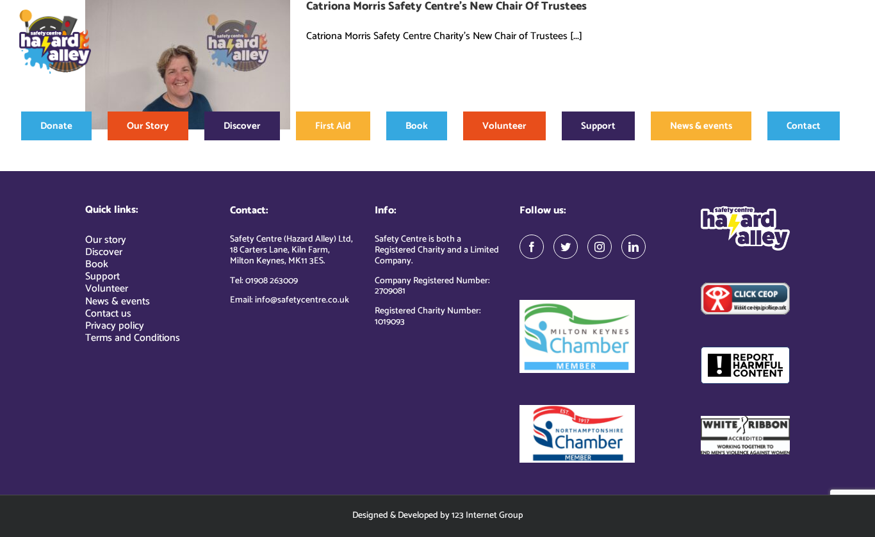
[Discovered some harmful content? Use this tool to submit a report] (745, 365)
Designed (370, 515)
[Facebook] (531, 247)
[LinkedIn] (633, 247)
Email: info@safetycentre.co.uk (289, 300)
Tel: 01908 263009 (264, 281)
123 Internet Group (487, 515)
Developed (418, 515)
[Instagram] (599, 247)
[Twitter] (565, 247)
